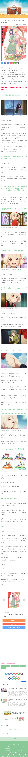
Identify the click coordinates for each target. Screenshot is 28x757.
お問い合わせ (20, 750)
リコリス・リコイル (10, 663)
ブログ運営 (7, 750)
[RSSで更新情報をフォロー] (18, 678)
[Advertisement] (14, 645)
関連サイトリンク (21, 16)
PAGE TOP (14, 739)
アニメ (3, 663)
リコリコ (8, 666)
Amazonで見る (14, 620)
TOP (8, 746)
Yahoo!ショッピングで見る (14, 627)
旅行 (20, 748)
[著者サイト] (9, 678)
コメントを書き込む (14, 729)
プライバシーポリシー (14, 752)
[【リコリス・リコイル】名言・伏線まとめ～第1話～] (8, 63)
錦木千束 (4, 668)
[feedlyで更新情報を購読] (15, 678)
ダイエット (7, 748)
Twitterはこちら (7, 16)
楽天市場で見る (14, 624)
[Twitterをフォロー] (12, 678)
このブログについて (20, 746)
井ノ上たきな (23, 666)
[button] (25, 366)
